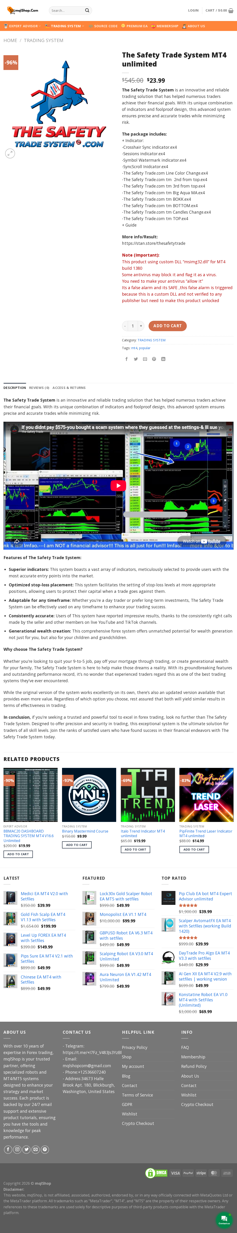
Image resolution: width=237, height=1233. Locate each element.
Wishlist (129, 1114)
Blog (126, 1076)
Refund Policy (194, 1066)
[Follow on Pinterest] (45, 1149)
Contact (129, 1085)
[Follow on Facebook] (8, 1149)
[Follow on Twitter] (26, 1149)
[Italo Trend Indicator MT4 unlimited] (148, 795)
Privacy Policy (134, 1047)
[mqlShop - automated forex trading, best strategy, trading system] (22, 10)
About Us (190, 1076)
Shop (126, 1057)
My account (133, 1066)
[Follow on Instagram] (17, 1149)
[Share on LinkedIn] (163, 359)
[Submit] (87, 10)
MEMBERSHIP (168, 26)
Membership (193, 1057)
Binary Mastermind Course (85, 831)
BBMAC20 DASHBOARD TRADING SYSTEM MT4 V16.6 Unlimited (28, 836)
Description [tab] (14, 387)
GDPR (127, 1104)
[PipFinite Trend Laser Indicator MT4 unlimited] (206, 795)
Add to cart (167, 325)
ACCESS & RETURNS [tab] (69, 387)
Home (10, 40)
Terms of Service (137, 1095)
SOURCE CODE (106, 26)
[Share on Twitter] (135, 359)
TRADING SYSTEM (66, 26)
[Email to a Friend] (145, 359)
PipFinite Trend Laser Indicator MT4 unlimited (205, 833)
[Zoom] (10, 153)
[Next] (233, 817)
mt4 (134, 348)
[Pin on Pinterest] (154, 359)
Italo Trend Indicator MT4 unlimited (143, 833)
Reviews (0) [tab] (39, 387)
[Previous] (3, 817)
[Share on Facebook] (126, 359)
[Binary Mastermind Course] (89, 795)
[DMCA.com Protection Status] (156, 1172)
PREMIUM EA (137, 26)
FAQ (185, 1047)
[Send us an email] (35, 1149)
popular (144, 348)
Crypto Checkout (138, 1123)
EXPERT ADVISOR (23, 26)
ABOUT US (196, 26)
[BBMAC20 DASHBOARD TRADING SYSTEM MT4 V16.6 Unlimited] (30, 795)
